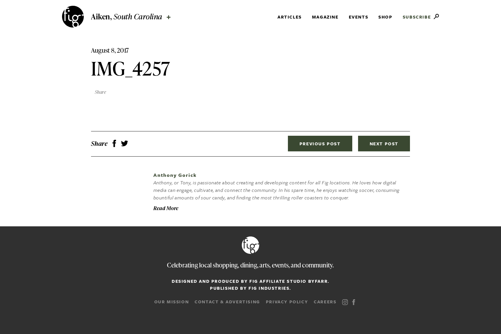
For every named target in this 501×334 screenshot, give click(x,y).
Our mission (171, 301)
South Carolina (95, 26)
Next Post (384, 143)
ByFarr (318, 281)
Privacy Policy (287, 301)
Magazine (325, 17)
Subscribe (417, 17)
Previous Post (320, 143)
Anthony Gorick (175, 175)
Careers (325, 301)
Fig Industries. (269, 288)
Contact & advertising (227, 301)
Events (359, 17)
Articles (289, 17)
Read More (166, 208)
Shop (385, 17)
